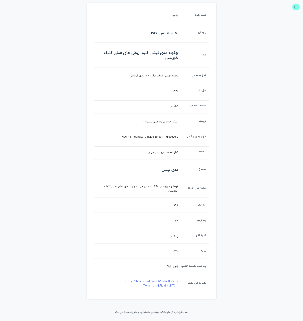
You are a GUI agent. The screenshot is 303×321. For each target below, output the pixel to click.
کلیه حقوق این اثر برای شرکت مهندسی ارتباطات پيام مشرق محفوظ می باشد (151, 312)
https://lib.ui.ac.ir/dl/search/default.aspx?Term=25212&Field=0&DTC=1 (151, 283)
